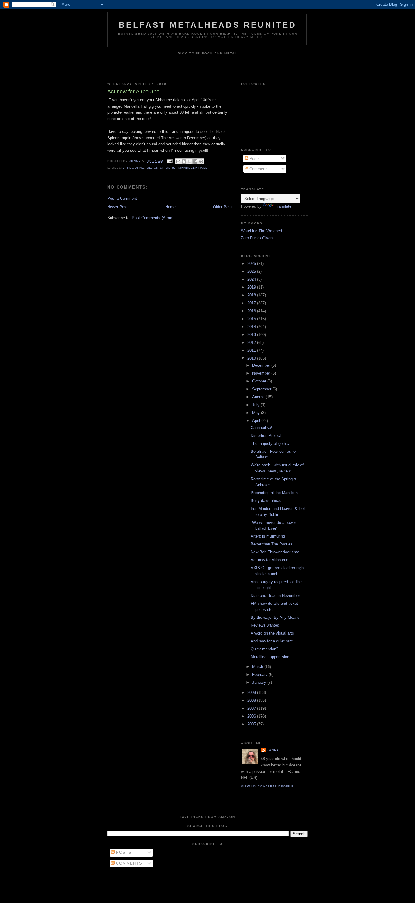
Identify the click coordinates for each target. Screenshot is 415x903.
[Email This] (178, 161)
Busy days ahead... (268, 500)
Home (170, 207)
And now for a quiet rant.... (274, 641)
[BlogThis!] (184, 161)
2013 (252, 334)
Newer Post (117, 207)
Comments (258, 169)
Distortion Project (266, 435)
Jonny (273, 750)
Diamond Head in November (275, 595)
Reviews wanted (265, 625)
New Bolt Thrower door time (275, 552)
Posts (254, 158)
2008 (252, 700)
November (261, 373)
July (256, 405)
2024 (252, 279)
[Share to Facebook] (195, 161)
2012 (252, 342)
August (259, 397)
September (262, 389)
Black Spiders (161, 167)
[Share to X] (190, 161)
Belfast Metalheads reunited (208, 24)
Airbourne (133, 167)
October (259, 381)
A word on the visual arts (272, 633)
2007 (252, 708)
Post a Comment (122, 198)
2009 (252, 692)
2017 (252, 303)
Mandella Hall (193, 167)
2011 (252, 350)
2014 (252, 326)
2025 (252, 271)
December (261, 365)
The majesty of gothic (270, 443)
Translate (283, 206)
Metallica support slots (270, 657)
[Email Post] (169, 161)
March (258, 666)
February (260, 674)
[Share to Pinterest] (201, 161)
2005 (252, 724)
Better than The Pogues (272, 544)
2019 (252, 287)
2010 (252, 358)
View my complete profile (267, 786)
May (256, 412)
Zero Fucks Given (257, 238)
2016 (252, 311)
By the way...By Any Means (275, 617)
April (256, 420)
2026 (252, 263)
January (259, 682)
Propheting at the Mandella (274, 492)
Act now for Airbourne (269, 560)
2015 (252, 319)
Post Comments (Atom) (152, 218)
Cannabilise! (261, 427)
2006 (252, 716)
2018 (252, 295)
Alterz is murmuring (268, 536)
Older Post (222, 207)
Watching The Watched (261, 231)
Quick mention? (264, 649)
